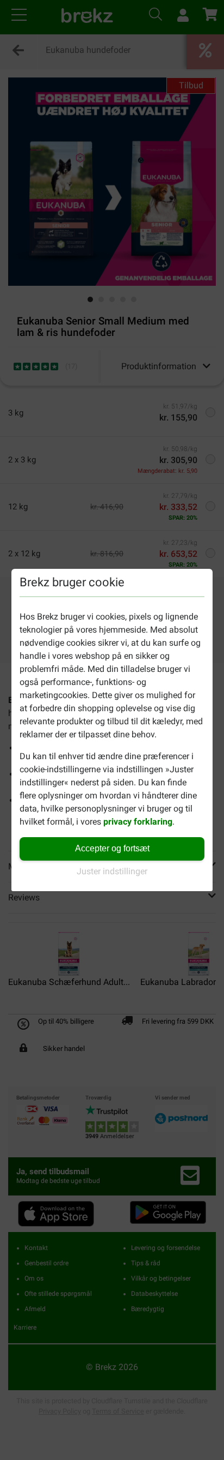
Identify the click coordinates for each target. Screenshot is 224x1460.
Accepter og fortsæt (112, 848)
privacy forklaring (137, 821)
